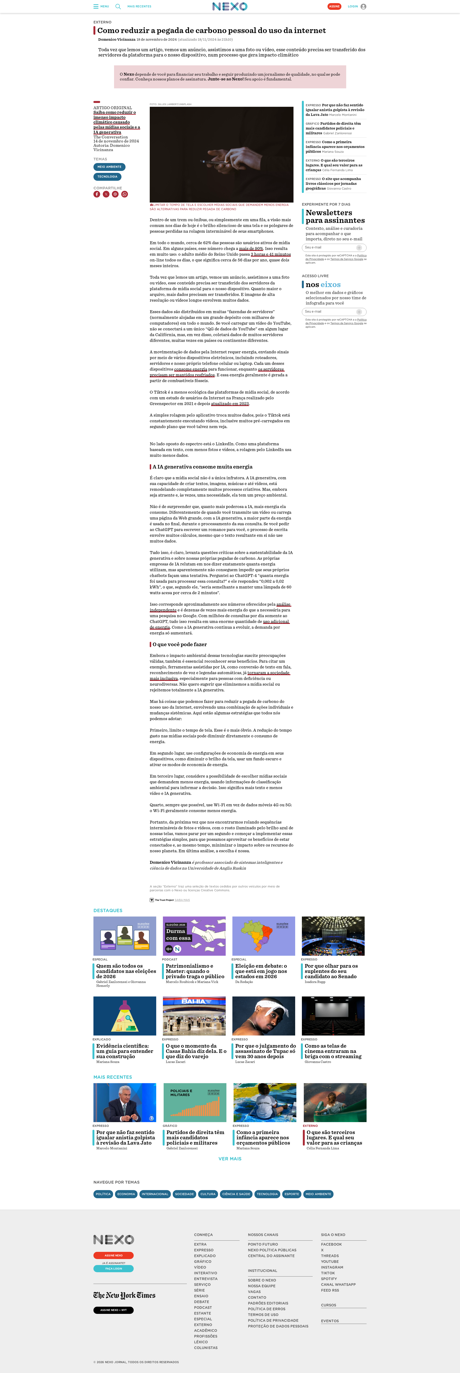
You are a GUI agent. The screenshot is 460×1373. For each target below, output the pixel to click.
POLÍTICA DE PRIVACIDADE (273, 1320)
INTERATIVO (205, 1273)
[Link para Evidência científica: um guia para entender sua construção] (124, 1016)
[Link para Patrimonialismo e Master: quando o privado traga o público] (194, 936)
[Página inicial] (230, 6)
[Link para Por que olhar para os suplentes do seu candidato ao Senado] (333, 936)
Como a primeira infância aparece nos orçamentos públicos (335, 146)
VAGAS (254, 1292)
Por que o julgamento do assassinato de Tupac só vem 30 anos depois (265, 1051)
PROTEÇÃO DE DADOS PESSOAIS (278, 1326)
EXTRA (200, 1244)
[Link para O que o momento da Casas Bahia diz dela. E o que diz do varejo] (194, 1016)
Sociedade (184, 1194)
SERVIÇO (202, 1285)
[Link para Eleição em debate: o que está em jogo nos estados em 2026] (263, 936)
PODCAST (203, 1308)
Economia (126, 1194)
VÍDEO (200, 1267)
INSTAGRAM (332, 1267)
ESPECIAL (203, 1319)
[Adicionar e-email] (359, 248)
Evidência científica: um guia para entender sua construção (124, 1051)
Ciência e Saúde (236, 1194)
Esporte (292, 1194)
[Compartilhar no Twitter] (106, 194)
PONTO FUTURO (263, 1244)
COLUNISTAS (206, 1348)
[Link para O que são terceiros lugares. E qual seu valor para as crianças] (335, 1102)
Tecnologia (107, 176)
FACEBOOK (331, 1244)
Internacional (155, 1194)
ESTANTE (202, 1313)
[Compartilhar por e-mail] (115, 194)
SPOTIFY (329, 1279)
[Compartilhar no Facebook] (96, 194)
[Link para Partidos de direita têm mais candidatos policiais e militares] (195, 1102)
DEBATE (201, 1302)
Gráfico (312, 123)
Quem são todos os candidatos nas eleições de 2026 (126, 971)
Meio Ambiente (109, 166)
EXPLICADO (205, 1256)
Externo (313, 160)
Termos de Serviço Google (346, 259)
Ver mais (230, 1158)
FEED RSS (330, 1290)
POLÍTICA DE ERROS (266, 1309)
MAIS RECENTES (139, 6)
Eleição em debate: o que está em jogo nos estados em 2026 (261, 971)
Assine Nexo (114, 1255)
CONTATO (257, 1298)
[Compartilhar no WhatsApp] (124, 194)
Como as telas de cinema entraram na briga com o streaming (333, 1051)
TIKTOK (328, 1273)
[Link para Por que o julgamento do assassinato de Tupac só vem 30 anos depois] (263, 1016)
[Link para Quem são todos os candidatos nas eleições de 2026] (124, 936)
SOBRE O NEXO (262, 1280)
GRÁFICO (202, 1262)
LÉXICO (201, 1342)
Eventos (330, 1321)
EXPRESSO (203, 1250)
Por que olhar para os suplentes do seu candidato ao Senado (331, 971)
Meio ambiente (318, 1194)
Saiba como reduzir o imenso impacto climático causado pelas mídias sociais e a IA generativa (116, 122)
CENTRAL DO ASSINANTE (271, 1256)
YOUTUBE (330, 1262)
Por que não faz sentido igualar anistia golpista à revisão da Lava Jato (335, 110)
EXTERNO (203, 1325)
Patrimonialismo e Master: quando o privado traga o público (195, 971)
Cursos (328, 1305)
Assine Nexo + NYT (113, 1310)
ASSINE (334, 6)
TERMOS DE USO (263, 1315)
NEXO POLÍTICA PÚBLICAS (272, 1250)
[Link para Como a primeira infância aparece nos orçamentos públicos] (265, 1102)
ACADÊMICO (205, 1331)
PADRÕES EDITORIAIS (268, 1303)
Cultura (208, 1194)
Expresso (313, 105)
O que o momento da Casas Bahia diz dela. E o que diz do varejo (196, 1051)
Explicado (101, 1039)
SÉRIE (199, 1290)
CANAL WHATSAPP (338, 1285)
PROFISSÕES (205, 1336)
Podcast (169, 959)
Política (103, 1194)
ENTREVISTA (206, 1279)
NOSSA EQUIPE (262, 1286)
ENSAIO (201, 1296)
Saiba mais (182, 899)
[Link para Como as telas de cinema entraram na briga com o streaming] (333, 1016)
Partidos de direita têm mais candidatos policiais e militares (333, 128)
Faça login (113, 1268)
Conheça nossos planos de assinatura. (171, 79)
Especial (100, 959)
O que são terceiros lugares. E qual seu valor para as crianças (334, 165)
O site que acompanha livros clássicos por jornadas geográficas (333, 183)
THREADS (330, 1256)
